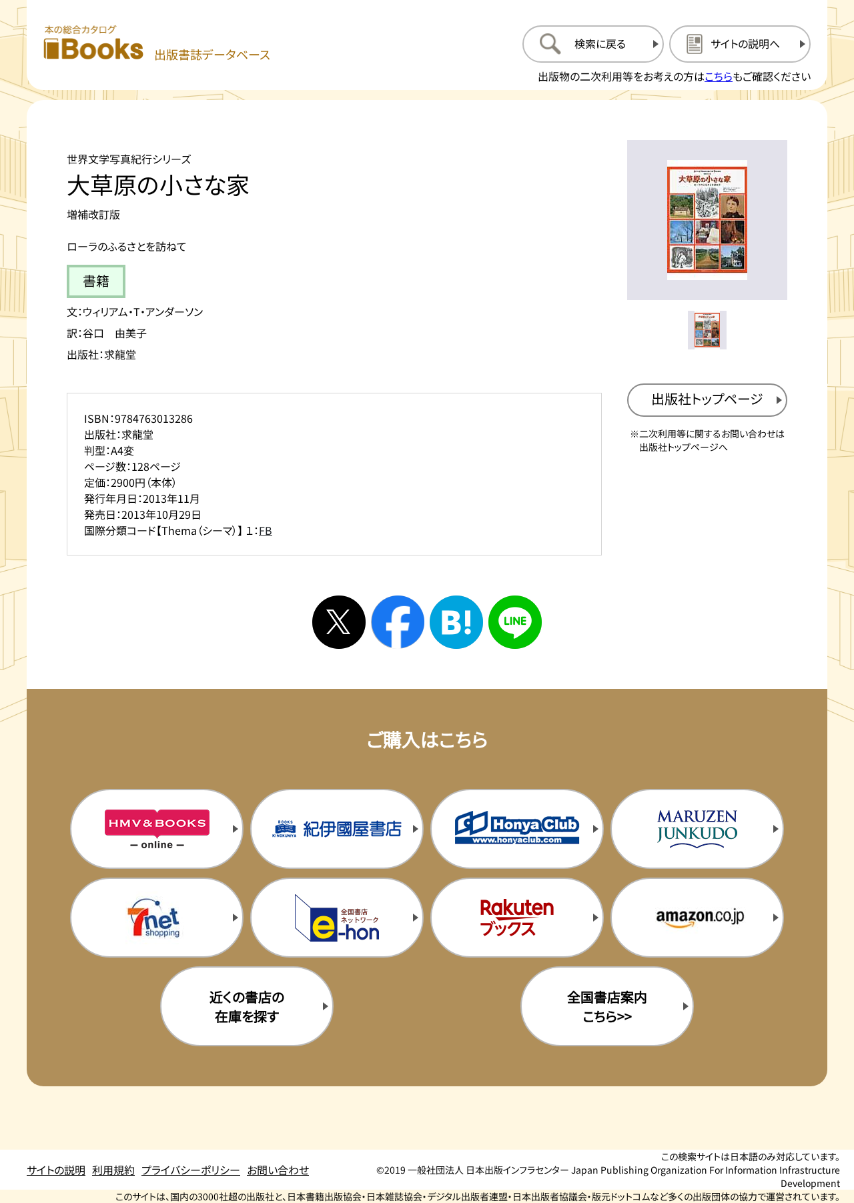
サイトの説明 (56, 1170)
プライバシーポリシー (190, 1170)
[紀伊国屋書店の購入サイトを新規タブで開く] (337, 829)
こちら (719, 76)
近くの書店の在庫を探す (246, 1006)
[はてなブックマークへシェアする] (456, 622)
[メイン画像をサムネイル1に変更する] (707, 330)
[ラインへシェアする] (515, 622)
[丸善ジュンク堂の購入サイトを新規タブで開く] (697, 829)
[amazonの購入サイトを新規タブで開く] (697, 918)
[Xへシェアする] (339, 622)
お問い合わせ (278, 1170)
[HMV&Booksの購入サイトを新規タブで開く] (157, 829)
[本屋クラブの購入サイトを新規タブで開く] (517, 829)
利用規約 (113, 1170)
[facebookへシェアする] (397, 622)
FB (265, 530)
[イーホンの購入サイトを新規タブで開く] (337, 918)
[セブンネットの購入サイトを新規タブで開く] (157, 918)
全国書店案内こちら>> (607, 1006)
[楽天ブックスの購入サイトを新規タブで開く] (517, 918)
